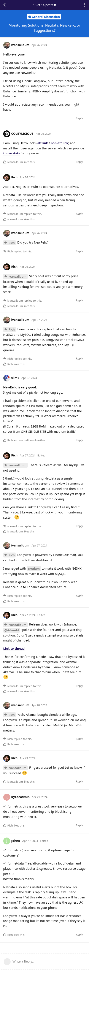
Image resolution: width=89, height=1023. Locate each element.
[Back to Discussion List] (4, 5)
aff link (42, 143)
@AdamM (11, 630)
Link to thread (14, 648)
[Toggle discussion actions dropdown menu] (84, 5)
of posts (43, 5)
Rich (11, 243)
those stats (11, 153)
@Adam (34, 569)
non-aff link (59, 143)
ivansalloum (17, 276)
